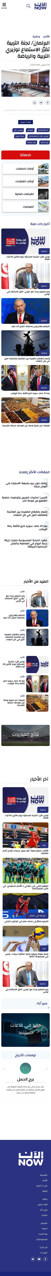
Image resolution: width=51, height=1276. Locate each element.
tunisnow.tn (43, 130)
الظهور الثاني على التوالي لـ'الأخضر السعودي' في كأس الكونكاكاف (25, 887)
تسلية (44, 1228)
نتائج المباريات (25, 734)
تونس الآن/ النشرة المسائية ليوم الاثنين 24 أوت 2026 (28, 258)
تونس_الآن (18, 130)
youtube (39, 1259)
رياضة (44, 1199)
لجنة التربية (20, 136)
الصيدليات (28, 206)
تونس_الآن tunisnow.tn (38, 136)
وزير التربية (44, 142)
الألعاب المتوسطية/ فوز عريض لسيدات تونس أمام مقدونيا (25, 852)
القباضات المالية (24, 194)
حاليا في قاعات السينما (25, 1029)
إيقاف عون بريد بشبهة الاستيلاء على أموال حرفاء (26, 485)
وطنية (36, 36)
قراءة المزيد (25, 122)
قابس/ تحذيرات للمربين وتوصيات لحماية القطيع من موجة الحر (24, 499)
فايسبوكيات (41, 1239)
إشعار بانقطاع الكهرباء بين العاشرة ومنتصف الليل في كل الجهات (27, 360)
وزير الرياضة (31, 142)
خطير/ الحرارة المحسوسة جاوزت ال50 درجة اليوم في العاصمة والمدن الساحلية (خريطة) (25, 543)
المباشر (44, 1223)
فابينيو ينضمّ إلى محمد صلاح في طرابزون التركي (27, 921)
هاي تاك (44, 1210)
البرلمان (30, 130)
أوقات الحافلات (25, 168)
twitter (33, 1259)
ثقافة (44, 1191)
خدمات (44, 1215)
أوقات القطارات (24, 181)
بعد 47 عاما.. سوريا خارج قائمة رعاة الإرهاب (30, 393)
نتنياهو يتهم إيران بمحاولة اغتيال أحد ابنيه (30, 326)
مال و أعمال (41, 1186)
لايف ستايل (43, 1204)
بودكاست (42, 1234)
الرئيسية (43, 1175)
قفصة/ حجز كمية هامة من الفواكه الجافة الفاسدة (26, 426)
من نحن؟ (44, 1247)
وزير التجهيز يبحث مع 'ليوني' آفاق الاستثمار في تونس (28, 293)
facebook (45, 1259)
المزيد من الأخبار (36, 582)
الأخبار (46, 36)
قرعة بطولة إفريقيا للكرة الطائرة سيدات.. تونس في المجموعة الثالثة (26, 955)
